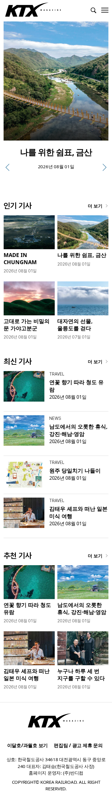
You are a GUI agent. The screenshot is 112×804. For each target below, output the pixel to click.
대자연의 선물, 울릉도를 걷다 (75, 324)
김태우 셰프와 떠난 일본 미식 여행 (27, 674)
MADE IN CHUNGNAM (20, 258)
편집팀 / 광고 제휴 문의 (78, 745)
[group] (56, 99)
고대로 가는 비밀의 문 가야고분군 (27, 324)
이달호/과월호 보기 (27, 745)
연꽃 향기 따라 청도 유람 (27, 608)
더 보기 (95, 206)
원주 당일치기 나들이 (75, 470)
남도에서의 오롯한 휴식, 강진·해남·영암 (78, 430)
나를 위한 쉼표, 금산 (81, 254)
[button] (7, 167)
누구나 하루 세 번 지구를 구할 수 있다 (81, 674)
